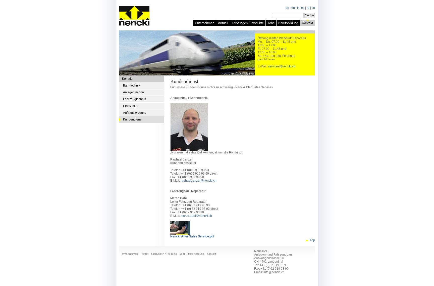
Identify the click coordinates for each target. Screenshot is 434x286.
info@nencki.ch (274, 272)
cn (313, 8)
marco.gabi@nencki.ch (196, 216)
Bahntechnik (131, 85)
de (287, 8)
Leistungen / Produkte (248, 23)
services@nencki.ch (281, 66)
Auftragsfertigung (134, 112)
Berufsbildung (288, 23)
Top (312, 240)
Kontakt (307, 23)
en (293, 8)
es (302, 8)
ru (308, 8)
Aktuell (223, 23)
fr (298, 8)
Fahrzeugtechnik (134, 99)
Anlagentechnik (133, 92)
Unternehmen (204, 23)
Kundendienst (132, 119)
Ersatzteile (130, 106)
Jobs (271, 23)
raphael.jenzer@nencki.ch (198, 180)
